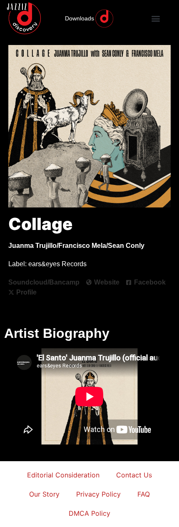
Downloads (79, 18)
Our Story (44, 494)
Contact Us (134, 475)
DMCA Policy (89, 513)
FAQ (143, 494)
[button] (156, 18)
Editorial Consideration (63, 475)
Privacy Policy (98, 494)
